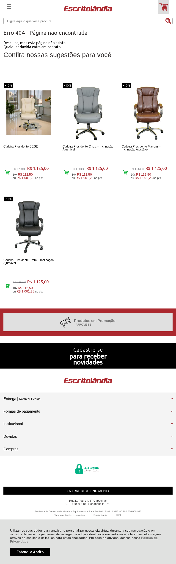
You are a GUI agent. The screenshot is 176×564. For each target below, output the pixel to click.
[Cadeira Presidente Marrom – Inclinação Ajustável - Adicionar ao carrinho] (125, 172)
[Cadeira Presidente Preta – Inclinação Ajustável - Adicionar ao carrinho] (7, 286)
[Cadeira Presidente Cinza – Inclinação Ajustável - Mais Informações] (88, 112)
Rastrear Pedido (29, 399)
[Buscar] (168, 20)
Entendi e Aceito (30, 552)
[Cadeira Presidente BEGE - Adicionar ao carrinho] (7, 172)
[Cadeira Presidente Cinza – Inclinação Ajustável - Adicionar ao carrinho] (66, 172)
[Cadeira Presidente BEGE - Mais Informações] (29, 112)
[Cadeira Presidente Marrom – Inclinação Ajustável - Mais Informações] (147, 112)
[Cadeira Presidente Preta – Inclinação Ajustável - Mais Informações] (29, 226)
